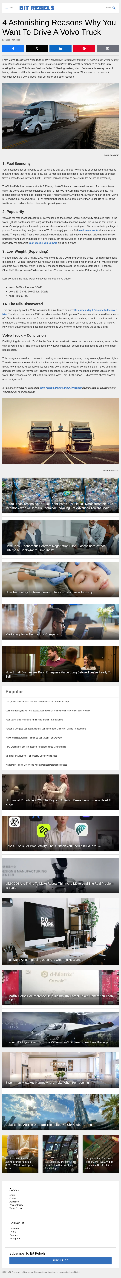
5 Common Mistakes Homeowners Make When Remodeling (47, 1083)
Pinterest (13, 1235)
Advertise (14, 1201)
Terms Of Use (15, 1208)
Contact (13, 1198)
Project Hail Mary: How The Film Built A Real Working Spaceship (60, 1165)
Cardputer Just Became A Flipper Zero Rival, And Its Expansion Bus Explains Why (99, 1163)
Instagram (14, 1238)
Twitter (12, 1232)
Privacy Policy (16, 1205)
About (12, 1195)
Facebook (14, 1228)
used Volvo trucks (88, 230)
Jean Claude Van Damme (43, 242)
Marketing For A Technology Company (32, 634)
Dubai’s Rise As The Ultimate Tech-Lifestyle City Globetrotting (49, 1125)
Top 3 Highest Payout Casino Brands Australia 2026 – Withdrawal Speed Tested (19, 1163)
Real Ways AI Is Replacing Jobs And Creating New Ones (44, 960)
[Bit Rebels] (35, 10)
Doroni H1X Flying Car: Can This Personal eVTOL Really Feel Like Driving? (57, 1042)
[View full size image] (60, 116)
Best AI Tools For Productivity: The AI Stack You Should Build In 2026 (53, 846)
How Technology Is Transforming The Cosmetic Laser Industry (49, 592)
